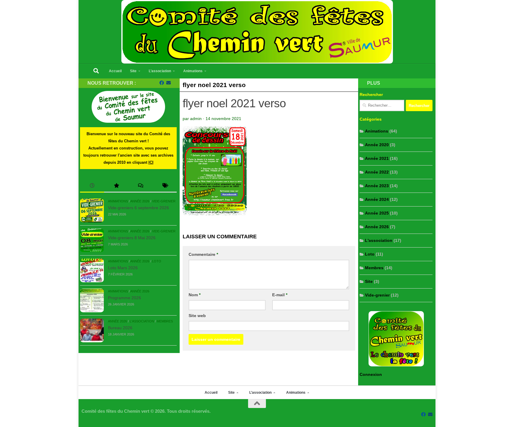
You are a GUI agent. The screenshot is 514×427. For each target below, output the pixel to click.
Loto (156, 261)
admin (196, 118)
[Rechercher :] (382, 105)
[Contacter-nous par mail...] (168, 83)
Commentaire (203, 254)
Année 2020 (377, 144)
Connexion (371, 374)
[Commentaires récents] (140, 186)
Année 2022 (377, 172)
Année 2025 (377, 213)
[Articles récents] (92, 186)
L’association (160, 71)
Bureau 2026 (120, 327)
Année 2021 (377, 158)
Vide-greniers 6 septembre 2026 (138, 207)
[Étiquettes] (165, 186)
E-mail (279, 294)
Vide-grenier (163, 201)
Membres (165, 321)
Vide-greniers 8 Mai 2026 (132, 237)
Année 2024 (377, 199)
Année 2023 (377, 185)
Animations (193, 71)
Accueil (115, 71)
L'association (142, 321)
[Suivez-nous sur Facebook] (161, 83)
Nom (194, 294)
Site (133, 71)
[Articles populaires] (116, 186)
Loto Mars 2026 (123, 267)
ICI (150, 162)
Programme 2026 (124, 297)
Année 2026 (139, 201)
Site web (197, 315)
